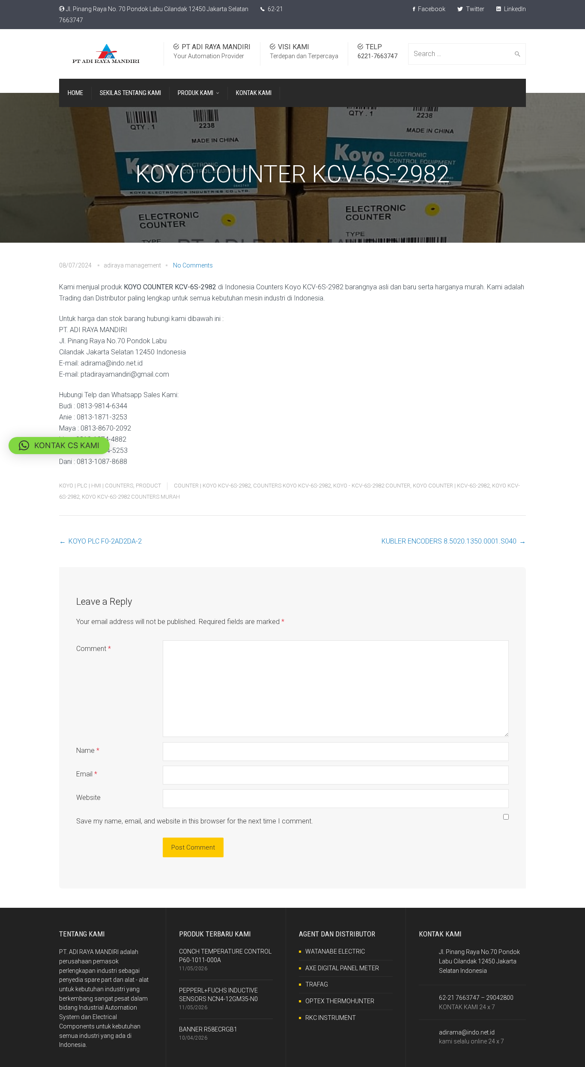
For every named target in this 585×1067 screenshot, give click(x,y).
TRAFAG (316, 984)
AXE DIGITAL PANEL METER (342, 968)
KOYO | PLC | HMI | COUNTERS (96, 485)
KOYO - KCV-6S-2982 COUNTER (371, 485)
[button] (59, 445)
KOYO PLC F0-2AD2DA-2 (105, 541)
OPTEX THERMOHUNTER (339, 1001)
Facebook (431, 9)
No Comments (193, 265)
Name (87, 750)
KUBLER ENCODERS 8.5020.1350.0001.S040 (449, 541)
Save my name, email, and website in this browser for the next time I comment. (194, 821)
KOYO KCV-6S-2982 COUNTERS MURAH (131, 496)
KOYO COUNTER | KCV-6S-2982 (451, 485)
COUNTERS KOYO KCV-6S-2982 (292, 485)
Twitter (474, 9)
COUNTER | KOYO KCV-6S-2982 (212, 485)
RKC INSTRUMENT (330, 1017)
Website (88, 798)
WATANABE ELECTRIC (335, 951)
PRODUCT (148, 485)
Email (86, 774)
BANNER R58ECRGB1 (208, 1029)
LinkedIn (514, 9)
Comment (93, 649)
